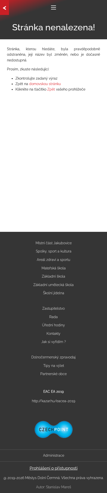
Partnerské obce (53, 374)
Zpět (51, 89)
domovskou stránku (45, 84)
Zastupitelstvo (53, 308)
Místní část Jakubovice (54, 243)
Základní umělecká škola (53, 285)
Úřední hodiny (53, 325)
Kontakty (53, 334)
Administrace (53, 455)
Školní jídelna (53, 293)
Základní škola (53, 276)
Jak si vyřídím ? (53, 342)
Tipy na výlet (53, 366)
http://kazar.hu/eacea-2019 (53, 401)
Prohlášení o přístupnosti (54, 468)
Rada (53, 317)
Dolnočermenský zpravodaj (53, 357)
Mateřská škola (54, 268)
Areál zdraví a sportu (53, 260)
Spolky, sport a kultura (53, 251)
